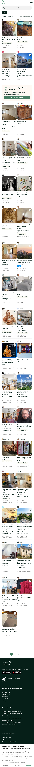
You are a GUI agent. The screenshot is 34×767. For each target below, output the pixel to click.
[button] (31, 16)
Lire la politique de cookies (7, 760)
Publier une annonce (17, 97)
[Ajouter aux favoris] (15, 23)
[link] (26, 654)
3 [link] (18, 654)
